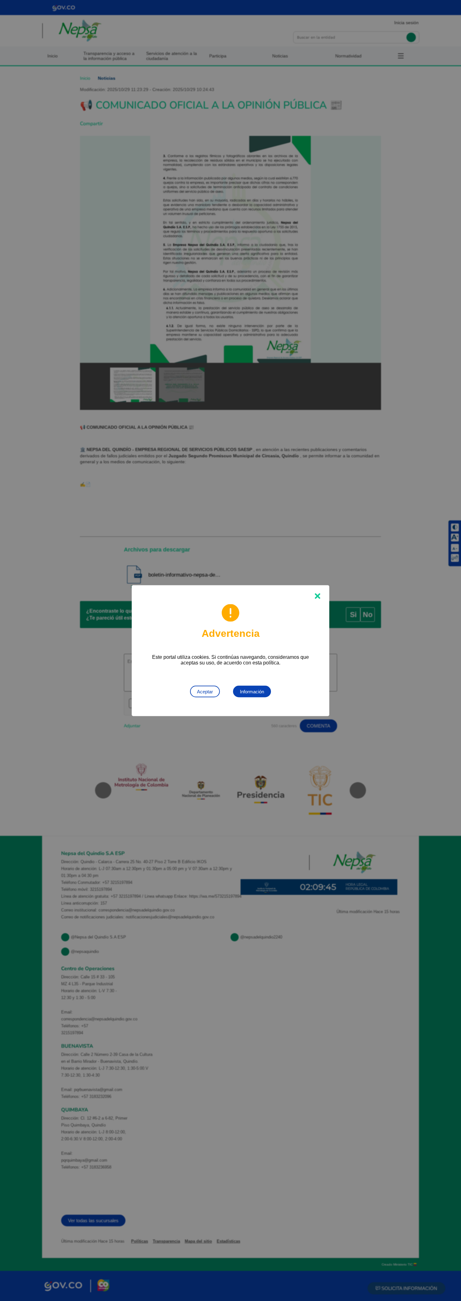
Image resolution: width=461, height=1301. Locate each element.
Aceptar (205, 691)
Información (252, 691)
